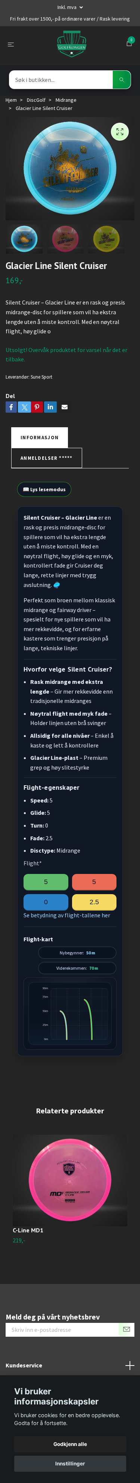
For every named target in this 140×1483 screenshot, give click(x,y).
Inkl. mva (67, 7)
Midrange (66, 100)
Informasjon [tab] (40, 437)
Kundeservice (24, 1365)
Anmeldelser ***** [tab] (47, 458)
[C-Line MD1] (70, 1181)
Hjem (11, 100)
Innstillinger (70, 1464)
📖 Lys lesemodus (44, 489)
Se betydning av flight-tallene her (67, 915)
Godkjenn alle (70, 1444)
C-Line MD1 (28, 1230)
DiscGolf (36, 100)
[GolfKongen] (72, 44)
